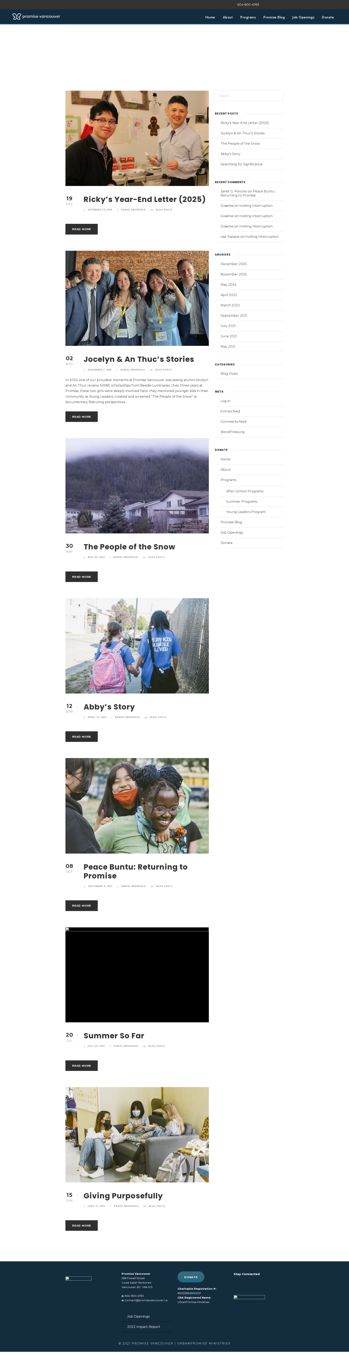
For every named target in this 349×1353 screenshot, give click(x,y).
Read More (81, 229)
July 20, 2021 (96, 1045)
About (228, 17)
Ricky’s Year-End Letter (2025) (145, 199)
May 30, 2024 (96, 557)
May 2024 (228, 285)
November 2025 (234, 274)
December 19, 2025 (100, 209)
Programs (248, 17)
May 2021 (228, 346)
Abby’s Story (109, 707)
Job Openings (303, 17)
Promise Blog (274, 17)
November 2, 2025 (100, 369)
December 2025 (234, 264)
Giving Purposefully (123, 1196)
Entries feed (230, 411)
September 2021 (234, 316)
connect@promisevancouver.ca (146, 1300)
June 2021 (229, 336)
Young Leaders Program (246, 512)
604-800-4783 (134, 1295)
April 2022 (229, 295)
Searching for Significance (242, 164)
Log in (225, 401)
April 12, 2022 (97, 717)
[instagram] (282, 4)
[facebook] (275, 4)
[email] (267, 4)
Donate (328, 17)
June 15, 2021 (96, 1206)
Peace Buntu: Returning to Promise (136, 871)
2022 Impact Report (143, 1327)
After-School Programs (244, 491)
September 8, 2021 (100, 886)
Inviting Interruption (256, 206)
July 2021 (228, 326)
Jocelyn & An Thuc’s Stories (139, 359)
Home (210, 17)
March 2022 (230, 305)
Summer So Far (114, 1035)
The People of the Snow (129, 547)
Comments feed (234, 422)
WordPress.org (233, 432)
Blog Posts (164, 209)
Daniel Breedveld (133, 209)
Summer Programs (241, 501)
